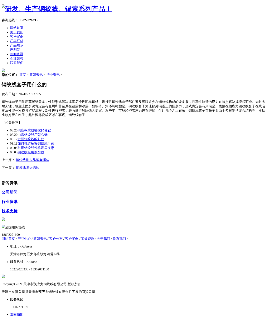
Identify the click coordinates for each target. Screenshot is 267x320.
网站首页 (16, 28)
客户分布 (56, 238)
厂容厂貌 (16, 41)
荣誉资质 (87, 238)
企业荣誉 (16, 58)
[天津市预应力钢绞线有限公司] (57, 8)
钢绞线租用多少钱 (31, 152)
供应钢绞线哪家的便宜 (34, 130)
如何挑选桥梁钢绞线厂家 (36, 143)
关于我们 (16, 32)
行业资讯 (53, 74)
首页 (22, 74)
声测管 (15, 49)
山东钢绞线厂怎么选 (33, 134)
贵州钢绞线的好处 (31, 139)
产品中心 (24, 238)
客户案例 (16, 36)
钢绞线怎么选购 (27, 167)
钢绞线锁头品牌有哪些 (32, 160)
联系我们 (16, 63)
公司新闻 (10, 192)
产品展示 (16, 45)
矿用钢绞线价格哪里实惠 (36, 148)
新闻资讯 (16, 54)
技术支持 (10, 211)
